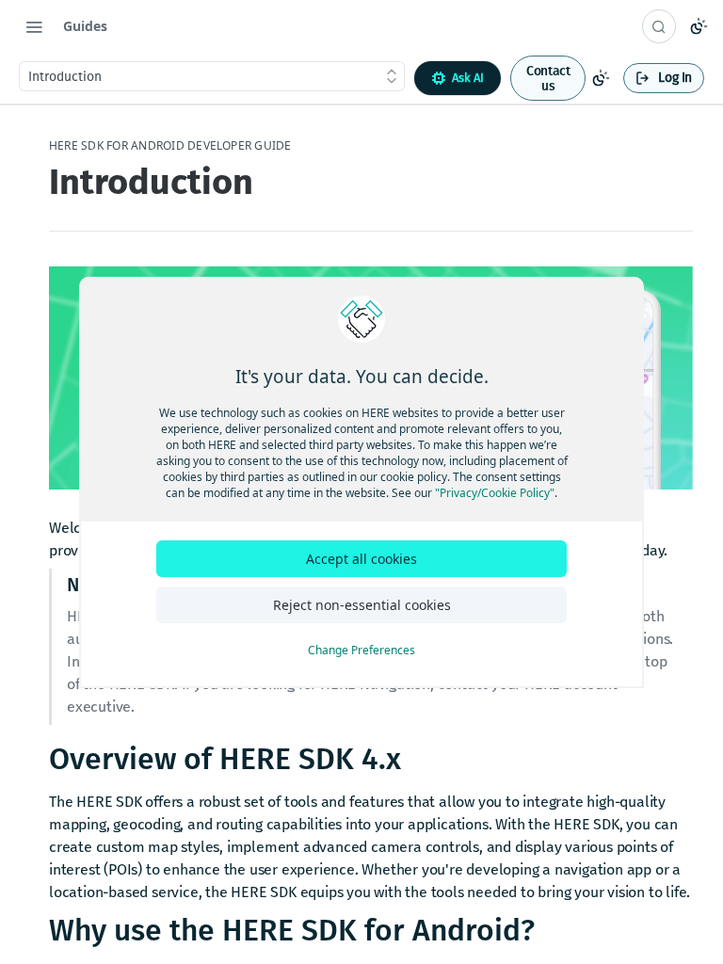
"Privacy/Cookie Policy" (494, 493)
